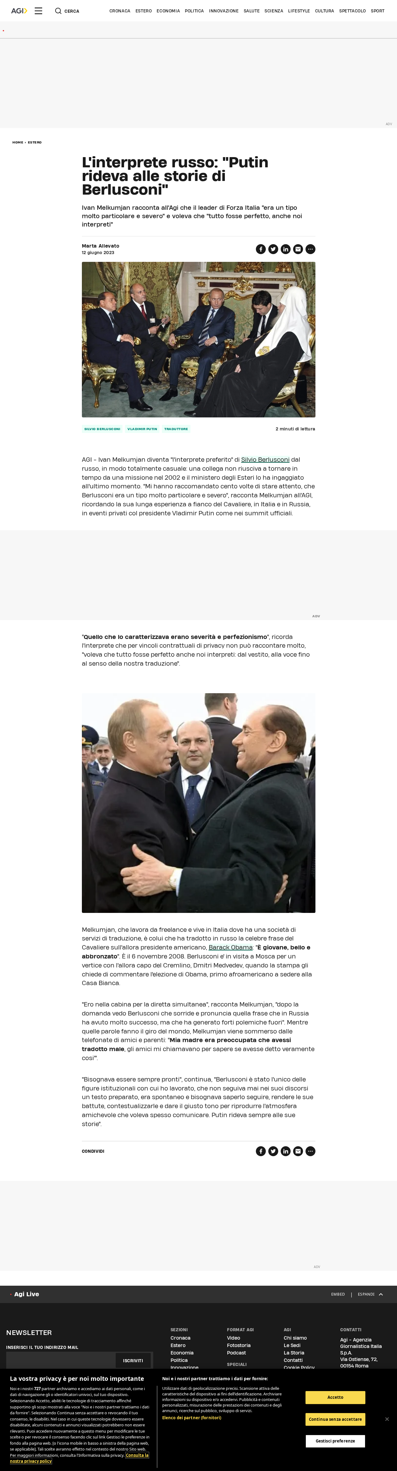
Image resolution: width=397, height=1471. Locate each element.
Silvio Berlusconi (102, 429)
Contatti (293, 1360)
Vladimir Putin (142, 429)
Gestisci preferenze (335, 1441)
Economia (168, 11)
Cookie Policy (299, 1368)
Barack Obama (231, 947)
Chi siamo (295, 1338)
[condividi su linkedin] (286, 249)
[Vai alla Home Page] (19, 10)
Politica (194, 11)
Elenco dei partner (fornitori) (191, 1417)
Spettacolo (352, 11)
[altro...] (310, 249)
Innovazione (224, 11)
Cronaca (120, 11)
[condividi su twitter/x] (273, 249)
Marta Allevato (100, 246)
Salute (252, 11)
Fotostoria (239, 1345)
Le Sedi (292, 1345)
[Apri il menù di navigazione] (38, 10)
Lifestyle (299, 11)
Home (17, 142)
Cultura (324, 11)
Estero (144, 11)
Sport (378, 11)
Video (233, 1338)
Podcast (236, 1353)
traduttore (176, 429)
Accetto (336, 1397)
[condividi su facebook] (261, 249)
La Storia (294, 1353)
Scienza (274, 11)
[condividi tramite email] (298, 249)
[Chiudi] (387, 1419)
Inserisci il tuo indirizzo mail (42, 1347)
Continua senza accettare (335, 1419)
